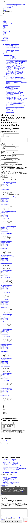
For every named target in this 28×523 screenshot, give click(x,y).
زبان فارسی (5, 32)
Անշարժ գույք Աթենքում (9, 459)
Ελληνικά (5, 21)
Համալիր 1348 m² (5, 189)
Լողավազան (20, 168)
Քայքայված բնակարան (7, 172)
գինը (2, 147)
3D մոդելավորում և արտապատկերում (16, 60)
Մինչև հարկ (4, 152)
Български (5, 25)
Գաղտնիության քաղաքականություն (11, 433)
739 (4, 409)
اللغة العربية (5, 38)
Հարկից (3, 151)
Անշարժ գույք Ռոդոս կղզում (10, 464)
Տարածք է (3, 148)
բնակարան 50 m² (5, 336)
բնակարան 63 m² (5, 292)
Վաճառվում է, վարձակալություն (9, 131)
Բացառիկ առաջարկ (9, 479)
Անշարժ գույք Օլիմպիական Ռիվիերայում (14, 468)
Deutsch (5, 27)
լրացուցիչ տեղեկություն (12, 47)
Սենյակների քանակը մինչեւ (8, 155)
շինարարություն (7, 55)
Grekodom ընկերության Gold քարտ (15, 110)
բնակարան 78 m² (5, 204)
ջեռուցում (12, 168)
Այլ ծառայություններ (8, 87)
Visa (7, 48)
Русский (5, 22)
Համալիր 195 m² (5, 307)
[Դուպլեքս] (11, 136)
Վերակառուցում (10, 57)
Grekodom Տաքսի (10, 109)
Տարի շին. (3, 157)
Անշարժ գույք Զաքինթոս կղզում (12, 465)
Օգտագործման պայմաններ (11, 482)
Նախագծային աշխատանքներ (14, 58)
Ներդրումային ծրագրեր (12, 84)
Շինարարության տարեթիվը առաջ (10, 159)
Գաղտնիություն (7, 480)
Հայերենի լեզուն (7, 23)
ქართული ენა (6, 31)
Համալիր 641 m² (5, 248)
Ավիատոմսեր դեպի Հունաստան (15, 102)
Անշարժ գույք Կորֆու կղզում (11, 463)
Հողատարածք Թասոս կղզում (11, 467)
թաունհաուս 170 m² (6, 321)
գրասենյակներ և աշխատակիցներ (15, 4)
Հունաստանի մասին (11, 45)
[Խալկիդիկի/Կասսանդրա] (8, 425)
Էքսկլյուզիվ (5, 175)
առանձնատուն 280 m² (6, 263)
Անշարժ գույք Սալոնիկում (10, 460)
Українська (5, 37)
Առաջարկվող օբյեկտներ (10, 477)
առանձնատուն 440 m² (6, 233)
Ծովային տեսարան (13, 167)
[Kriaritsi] (8, 427)
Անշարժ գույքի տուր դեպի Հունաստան (16, 98)
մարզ (2, 137)
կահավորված (4, 168)
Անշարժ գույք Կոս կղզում (10, 472)
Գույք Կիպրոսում (7, 53)
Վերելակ (4, 167)
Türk (4, 36)
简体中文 (5, 26)
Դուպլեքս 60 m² (4, 351)
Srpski (4, 34)
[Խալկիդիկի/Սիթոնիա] (8, 426)
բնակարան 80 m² (5, 366)
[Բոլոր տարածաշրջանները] (8, 424)
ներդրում (5, 76)
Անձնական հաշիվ (8, 483)
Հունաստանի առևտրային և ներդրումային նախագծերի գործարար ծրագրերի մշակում (16, 82)
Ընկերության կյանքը (11, 6)
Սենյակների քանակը (6, 153)
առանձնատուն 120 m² (6, 218)
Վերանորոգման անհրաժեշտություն (17, 173)
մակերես (3, 149)
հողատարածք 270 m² (6, 277)
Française (5, 30)
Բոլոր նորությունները (9, 440)
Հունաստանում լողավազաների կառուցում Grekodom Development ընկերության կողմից (14, 73)
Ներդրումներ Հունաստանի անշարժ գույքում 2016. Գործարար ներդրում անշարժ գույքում (16, 78)
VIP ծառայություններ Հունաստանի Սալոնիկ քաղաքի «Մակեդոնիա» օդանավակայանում (15, 107)
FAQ (7, 52)
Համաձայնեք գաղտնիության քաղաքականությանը (13, 517)
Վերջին (5, 413)
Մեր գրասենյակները (11, 5)
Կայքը (2, 161)
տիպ (2, 136)
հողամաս (3, 163)
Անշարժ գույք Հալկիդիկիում (10, 462)
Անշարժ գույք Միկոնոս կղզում (11, 469)
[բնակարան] (11, 135)
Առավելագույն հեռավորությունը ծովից (11, 164)
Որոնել (2, 176)
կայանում (23, 167)
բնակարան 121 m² (5, 380)
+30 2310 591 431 (7, 7)
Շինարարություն (10, 56)
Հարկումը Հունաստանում (13, 86)
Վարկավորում (10, 112)
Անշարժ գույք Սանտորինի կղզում (12, 470)
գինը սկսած (4, 145)
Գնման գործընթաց (11, 46)
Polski (4, 33)
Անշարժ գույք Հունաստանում (11, 44)
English (4, 20)
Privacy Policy (19, 518)
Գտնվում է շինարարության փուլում (10, 171)
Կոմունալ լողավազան (7, 169)
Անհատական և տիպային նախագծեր (16, 61)
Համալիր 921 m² (5, 395)
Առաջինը (5, 412)
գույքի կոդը (4, 143)
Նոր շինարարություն (20, 169)
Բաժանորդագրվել (6, 428)
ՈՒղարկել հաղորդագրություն (11, 521)
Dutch (4, 28)
